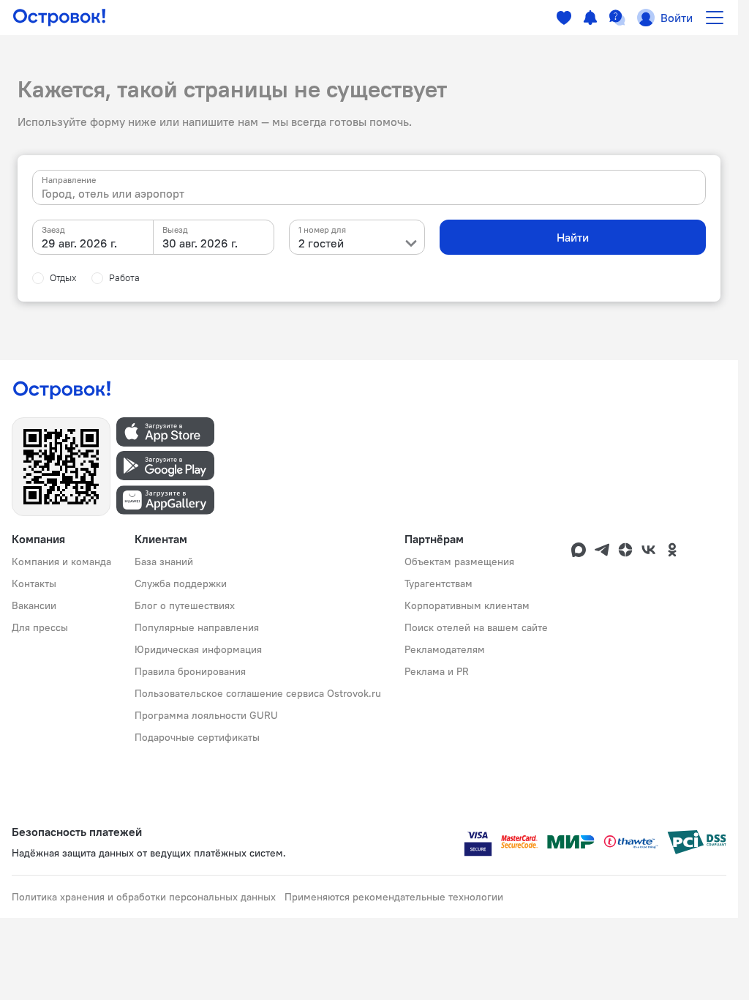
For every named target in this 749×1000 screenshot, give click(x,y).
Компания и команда (61, 561)
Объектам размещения (459, 561)
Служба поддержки (181, 583)
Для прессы (40, 627)
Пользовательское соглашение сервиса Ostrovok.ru (258, 693)
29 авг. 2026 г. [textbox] (79, 243)
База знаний (164, 561)
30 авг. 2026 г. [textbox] (200, 243)
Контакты (34, 583)
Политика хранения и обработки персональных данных (144, 896)
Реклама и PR (436, 671)
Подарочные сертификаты (197, 737)
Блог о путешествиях (185, 605)
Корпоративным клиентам (467, 605)
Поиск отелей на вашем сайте (476, 627)
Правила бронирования (190, 671)
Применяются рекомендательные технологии (394, 896)
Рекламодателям (444, 649)
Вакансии (34, 605)
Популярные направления (197, 627)
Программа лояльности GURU (206, 715)
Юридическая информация (198, 649)
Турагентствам (438, 583)
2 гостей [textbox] (321, 243)
